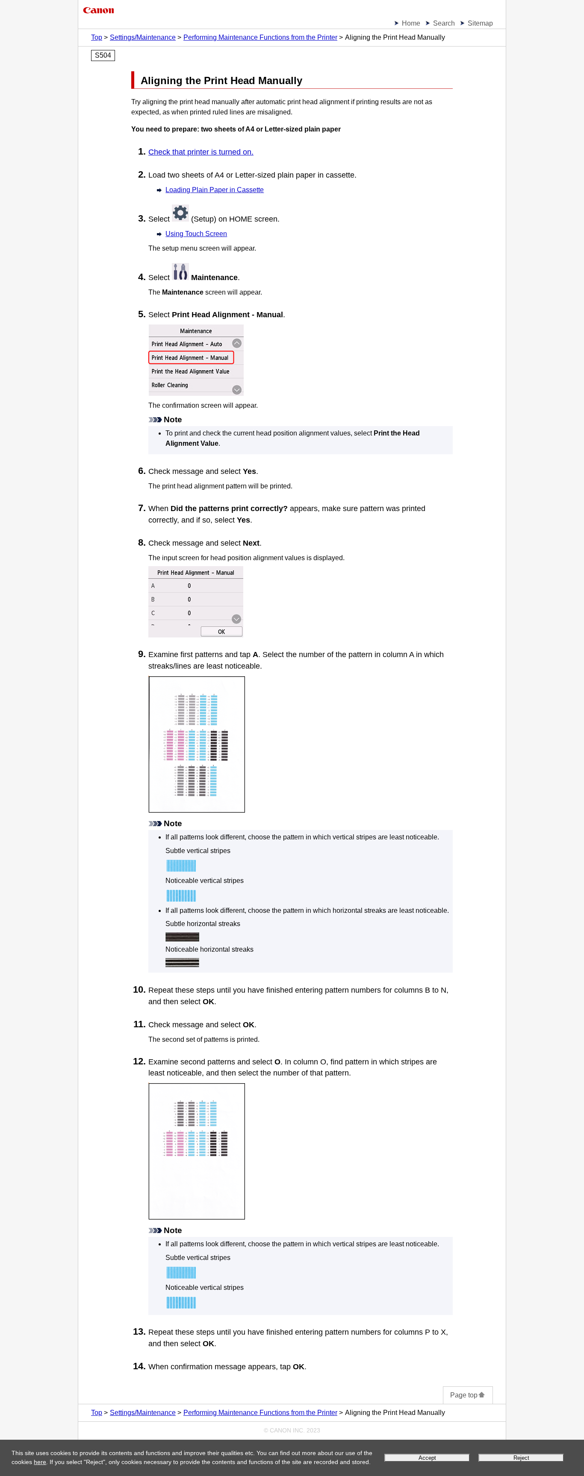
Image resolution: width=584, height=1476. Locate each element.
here (40, 1461)
